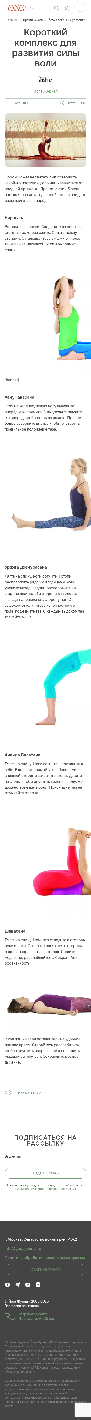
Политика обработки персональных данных (45, 1257)
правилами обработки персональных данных (45, 1189)
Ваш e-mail (13, 1156)
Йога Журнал (46, 91)
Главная (12, 20)
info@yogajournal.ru (23, 1248)
